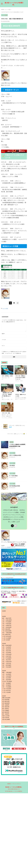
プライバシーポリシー (16, 783)
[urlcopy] (17, 303)
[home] (15, 525)
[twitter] (10, 303)
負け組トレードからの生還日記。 (14, 3)
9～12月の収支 (14, 475)
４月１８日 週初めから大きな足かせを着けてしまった (20, 377)
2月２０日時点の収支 (15, 455)
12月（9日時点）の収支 (7, 375)
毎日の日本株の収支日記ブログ (14, 789)
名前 (3, 333)
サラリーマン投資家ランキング (8, 547)
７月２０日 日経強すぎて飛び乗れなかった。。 (7, 396)
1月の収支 (12, 465)
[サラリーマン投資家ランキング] (18, 545)
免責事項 (9, 783)
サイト (3, 345)
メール (4, 339)
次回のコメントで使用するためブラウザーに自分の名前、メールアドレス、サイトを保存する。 (14, 352)
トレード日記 (5, 308)
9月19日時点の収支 (15, 486)
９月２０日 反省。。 (7, 413)
